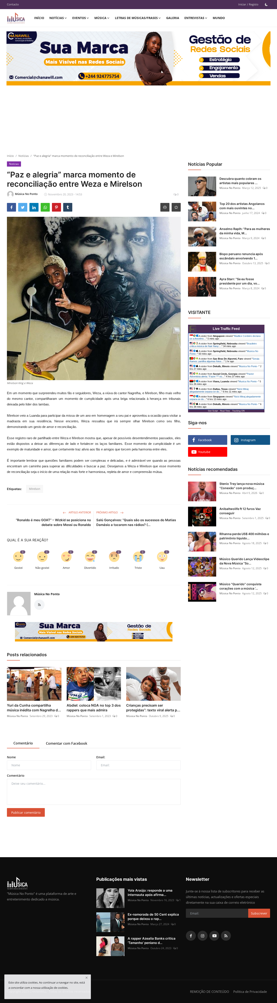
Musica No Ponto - (249, 366)
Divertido (90, 568)
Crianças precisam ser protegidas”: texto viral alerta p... (153, 707)
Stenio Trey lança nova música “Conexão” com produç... (241, 486)
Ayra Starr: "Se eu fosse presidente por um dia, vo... (239, 281)
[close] (86, 978)
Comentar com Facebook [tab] (66, 743)
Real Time (225, 411)
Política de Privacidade (250, 991)
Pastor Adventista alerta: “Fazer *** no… (222, 375)
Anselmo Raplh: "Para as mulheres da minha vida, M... (244, 231)
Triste (138, 568)
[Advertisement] (138, 121)
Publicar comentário (25, 812)
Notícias (23, 156)
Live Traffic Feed (226, 329)
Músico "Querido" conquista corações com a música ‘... (240, 586)
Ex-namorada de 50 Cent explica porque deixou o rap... (153, 916)
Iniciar (242, 4)
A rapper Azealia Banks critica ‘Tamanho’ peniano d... (152, 940)
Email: (100, 757)
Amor (66, 568)
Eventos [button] (79, 18)
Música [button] (100, 18)
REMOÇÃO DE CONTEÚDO (209, 991)
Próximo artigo (107, 512)
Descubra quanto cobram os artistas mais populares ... (240, 181)
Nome (11, 757)
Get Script (213, 411)
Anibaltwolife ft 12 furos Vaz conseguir (240, 511)
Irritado (114, 568)
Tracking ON (238, 411)
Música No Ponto (47, 594)
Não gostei (42, 568)
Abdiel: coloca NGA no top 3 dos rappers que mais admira (94, 707)
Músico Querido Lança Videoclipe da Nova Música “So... (244, 561)
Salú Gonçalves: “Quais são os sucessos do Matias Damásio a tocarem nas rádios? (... (136, 522)
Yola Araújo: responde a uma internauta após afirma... (150, 892)
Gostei (18, 568)
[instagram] (203, 936)
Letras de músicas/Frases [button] (136, 18)
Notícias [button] (56, 18)
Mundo (219, 18)
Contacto (13, 4)
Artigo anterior (79, 512)
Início (39, 18)
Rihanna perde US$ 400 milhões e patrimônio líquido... (244, 536)
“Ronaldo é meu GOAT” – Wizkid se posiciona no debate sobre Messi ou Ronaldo (53, 522)
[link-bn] (93, 631)
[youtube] (214, 936)
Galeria (172, 18)
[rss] (226, 936)
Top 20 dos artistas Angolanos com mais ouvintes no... (242, 206)
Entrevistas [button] (194, 18)
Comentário (15, 775)
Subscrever (259, 913)
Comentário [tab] (23, 743)
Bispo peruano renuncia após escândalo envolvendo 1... (241, 256)
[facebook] (191, 936)
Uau (162, 568)
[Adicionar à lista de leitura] (176, 207)
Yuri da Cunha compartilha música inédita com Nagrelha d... (34, 707)
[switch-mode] (266, 4)
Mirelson (34, 489)
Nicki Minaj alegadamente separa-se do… (219, 390)
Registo (253, 4)
